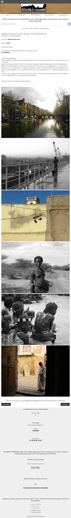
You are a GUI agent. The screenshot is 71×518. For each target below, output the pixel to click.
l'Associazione (21, 15)
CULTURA (36, 28)
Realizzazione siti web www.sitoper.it (35, 516)
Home (7, 15)
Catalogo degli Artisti (44, 28)
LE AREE (31, 28)
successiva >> (65, 404)
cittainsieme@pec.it (36, 512)
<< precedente (6, 404)
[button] (2, 1)
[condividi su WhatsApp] (58, 400)
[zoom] (35, 137)
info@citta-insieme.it (36, 510)
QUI (11, 47)
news (27, 28)
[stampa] (32, 400)
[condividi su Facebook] (45, 400)
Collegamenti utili (63, 15)
